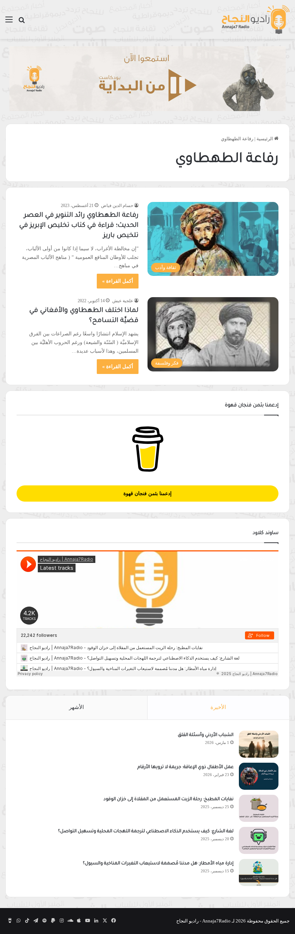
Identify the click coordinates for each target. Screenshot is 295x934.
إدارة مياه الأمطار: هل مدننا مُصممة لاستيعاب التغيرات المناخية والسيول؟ (158, 863)
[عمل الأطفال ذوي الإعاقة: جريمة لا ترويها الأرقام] (258, 776)
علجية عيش (122, 300)
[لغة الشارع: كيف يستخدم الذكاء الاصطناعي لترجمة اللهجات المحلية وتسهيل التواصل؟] (258, 840)
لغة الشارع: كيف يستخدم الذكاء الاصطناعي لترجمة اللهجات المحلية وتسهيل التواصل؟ (145, 831)
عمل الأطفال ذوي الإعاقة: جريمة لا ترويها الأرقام (184, 767)
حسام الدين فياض (117, 205)
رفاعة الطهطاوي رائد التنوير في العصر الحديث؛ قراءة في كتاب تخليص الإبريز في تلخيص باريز (79, 225)
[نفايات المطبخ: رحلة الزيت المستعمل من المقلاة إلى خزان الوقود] (258, 808)
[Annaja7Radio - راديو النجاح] (255, 19)
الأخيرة (218, 707)
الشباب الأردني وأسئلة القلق (205, 735)
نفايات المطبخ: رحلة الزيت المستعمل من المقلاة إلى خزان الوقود (168, 799)
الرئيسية (265, 138)
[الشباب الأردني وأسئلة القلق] (258, 744)
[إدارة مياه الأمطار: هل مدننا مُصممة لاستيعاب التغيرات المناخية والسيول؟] (258, 872)
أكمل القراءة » (117, 281)
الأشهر (76, 707)
